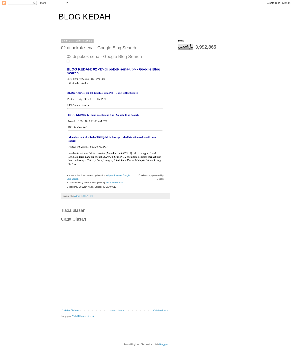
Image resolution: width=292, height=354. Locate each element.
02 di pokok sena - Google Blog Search (104, 56)
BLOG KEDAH (84, 16)
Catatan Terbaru (70, 310)
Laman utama (116, 310)
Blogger (163, 344)
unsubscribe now (114, 182)
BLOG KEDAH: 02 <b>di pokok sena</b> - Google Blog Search (113, 71)
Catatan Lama (160, 310)
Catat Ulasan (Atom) (83, 316)
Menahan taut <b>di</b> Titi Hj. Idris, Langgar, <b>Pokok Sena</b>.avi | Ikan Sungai (112, 138)
